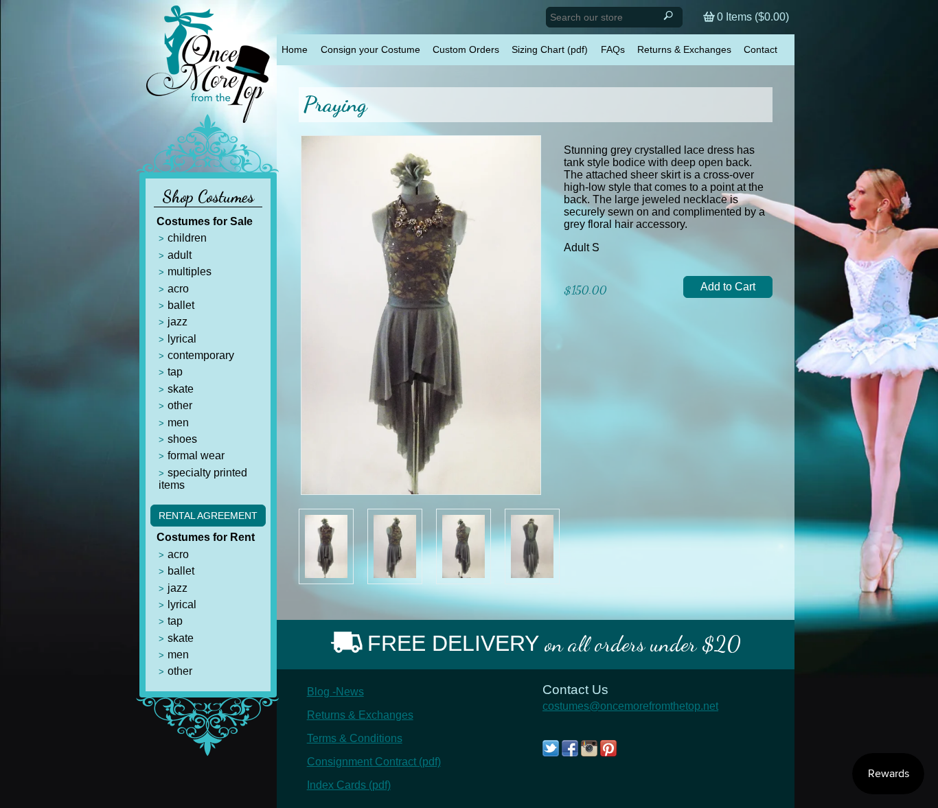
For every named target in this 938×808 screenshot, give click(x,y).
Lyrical (182, 339)
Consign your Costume (370, 49)
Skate (181, 389)
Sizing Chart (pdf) (550, 49)
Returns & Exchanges (684, 49)
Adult (180, 255)
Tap (175, 372)
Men (178, 422)
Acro (178, 289)
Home (295, 49)
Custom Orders (466, 49)
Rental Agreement (208, 515)
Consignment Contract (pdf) (374, 761)
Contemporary (201, 355)
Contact (760, 49)
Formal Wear (196, 455)
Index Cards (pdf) (349, 785)
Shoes (182, 439)
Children (187, 238)
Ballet (181, 305)
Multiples (189, 271)
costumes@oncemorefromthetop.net (630, 706)
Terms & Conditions (354, 738)
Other (180, 405)
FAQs (613, 49)
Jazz (177, 321)
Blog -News (335, 691)
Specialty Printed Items (203, 479)
